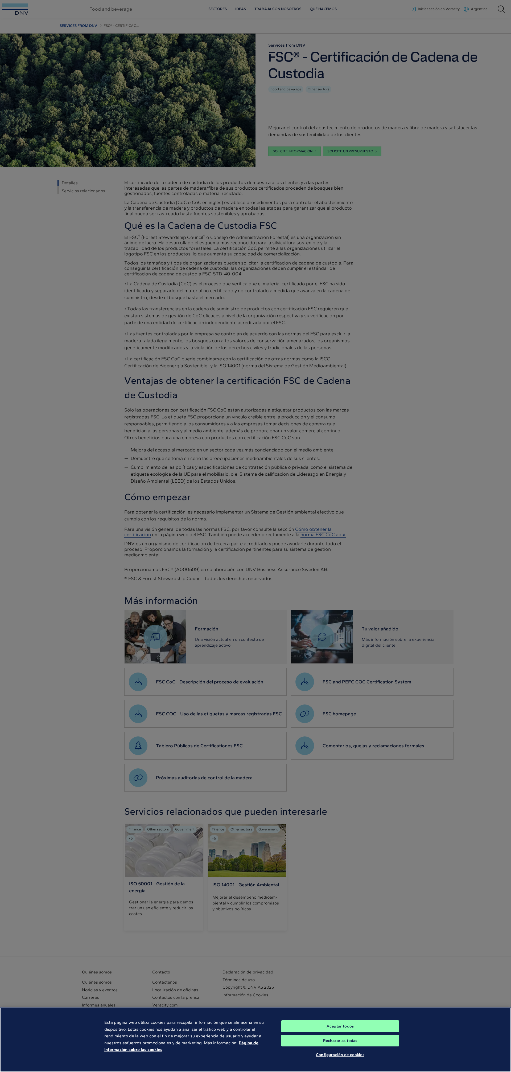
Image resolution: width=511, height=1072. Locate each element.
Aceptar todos (340, 1026)
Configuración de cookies (340, 1054)
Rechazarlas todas (340, 1040)
